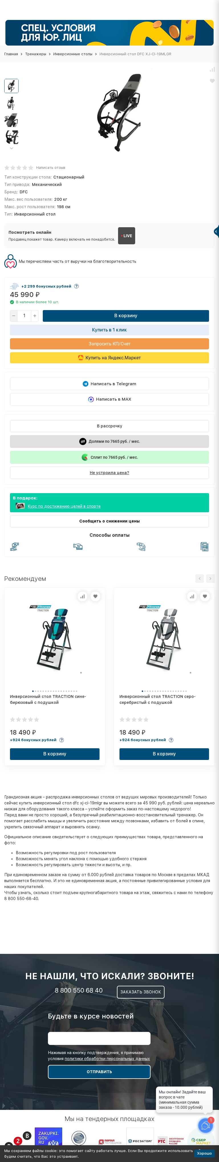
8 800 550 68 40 (79, 990)
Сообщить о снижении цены (109, 521)
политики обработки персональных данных (107, 1058)
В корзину (125, 315)
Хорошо (204, 1153)
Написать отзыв (50, 167)
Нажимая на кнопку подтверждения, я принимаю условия (99, 1055)
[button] (11, 148)
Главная (11, 54)
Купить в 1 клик (109, 330)
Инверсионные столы (72, 54)
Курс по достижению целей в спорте (64, 506)
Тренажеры (35, 54)
